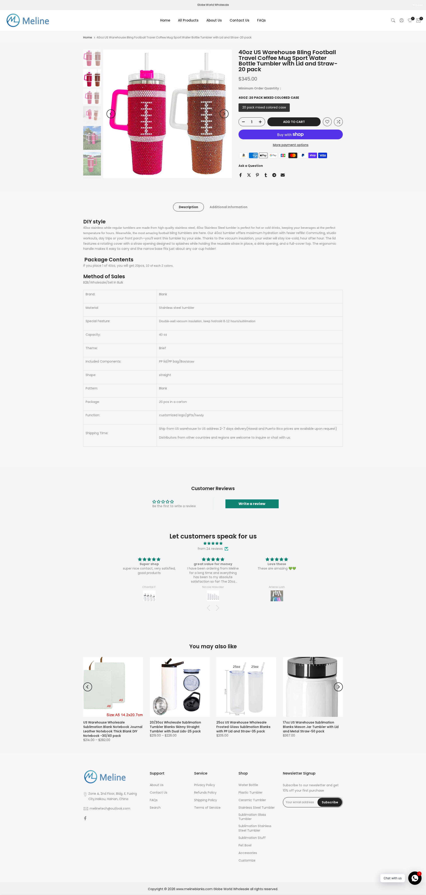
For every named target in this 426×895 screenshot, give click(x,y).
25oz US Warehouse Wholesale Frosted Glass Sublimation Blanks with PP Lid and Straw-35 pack (243, 726)
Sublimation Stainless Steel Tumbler (255, 828)
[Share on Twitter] (249, 175)
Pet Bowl (245, 845)
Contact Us (239, 20)
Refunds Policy (205, 793)
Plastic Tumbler (250, 793)
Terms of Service (207, 808)
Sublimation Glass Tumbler (252, 817)
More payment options (290, 145)
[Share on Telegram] (274, 175)
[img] (213, 543)
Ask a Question (251, 166)
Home (165, 20)
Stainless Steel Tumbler (257, 808)
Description (188, 207)
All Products (188, 20)
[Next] (224, 113)
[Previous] (110, 113)
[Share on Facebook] (241, 175)
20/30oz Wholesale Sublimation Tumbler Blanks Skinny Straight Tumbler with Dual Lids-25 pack (175, 726)
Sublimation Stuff (252, 838)
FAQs (261, 20)
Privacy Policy (204, 785)
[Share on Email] (283, 175)
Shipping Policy (205, 800)
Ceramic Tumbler (252, 800)
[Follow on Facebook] (85, 818)
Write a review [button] (252, 503)
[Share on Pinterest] (257, 175)
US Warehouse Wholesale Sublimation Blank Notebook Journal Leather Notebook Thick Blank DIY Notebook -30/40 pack (112, 729)
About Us (214, 20)
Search (155, 808)
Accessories (248, 853)
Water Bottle (248, 785)
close (9, 5)
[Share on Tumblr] (266, 175)
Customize (247, 860)
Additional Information (228, 207)
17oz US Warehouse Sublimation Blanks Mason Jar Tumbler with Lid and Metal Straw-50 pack (311, 726)
